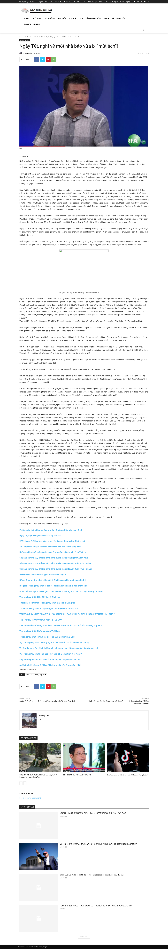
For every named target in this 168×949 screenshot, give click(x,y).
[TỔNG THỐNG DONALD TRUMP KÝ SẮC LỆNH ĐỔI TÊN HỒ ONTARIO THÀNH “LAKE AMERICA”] (38, 918)
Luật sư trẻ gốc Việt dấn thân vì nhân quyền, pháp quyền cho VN (49, 659)
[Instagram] (138, 1)
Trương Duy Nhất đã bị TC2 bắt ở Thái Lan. (40, 597)
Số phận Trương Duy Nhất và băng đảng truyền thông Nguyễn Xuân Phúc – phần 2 (55, 563)
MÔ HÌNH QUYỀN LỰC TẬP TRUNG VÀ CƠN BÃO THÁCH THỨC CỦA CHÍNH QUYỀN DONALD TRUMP (98, 844)
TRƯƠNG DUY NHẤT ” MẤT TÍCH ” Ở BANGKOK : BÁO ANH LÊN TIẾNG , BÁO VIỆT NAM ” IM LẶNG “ (67, 614)
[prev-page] (21, 783)
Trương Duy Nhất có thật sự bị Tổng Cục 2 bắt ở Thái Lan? (47, 637)
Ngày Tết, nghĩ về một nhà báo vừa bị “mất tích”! (40, 535)
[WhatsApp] (53, 59)
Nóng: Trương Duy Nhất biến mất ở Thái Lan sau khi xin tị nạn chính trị (53, 580)
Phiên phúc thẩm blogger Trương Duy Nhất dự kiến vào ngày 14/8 (50, 530)
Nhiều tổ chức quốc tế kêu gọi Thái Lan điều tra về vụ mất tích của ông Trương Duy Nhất (61, 591)
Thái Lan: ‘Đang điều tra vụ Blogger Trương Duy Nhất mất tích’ (49, 608)
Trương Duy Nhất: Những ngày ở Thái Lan (39, 631)
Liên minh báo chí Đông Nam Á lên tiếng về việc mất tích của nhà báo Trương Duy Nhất (60, 625)
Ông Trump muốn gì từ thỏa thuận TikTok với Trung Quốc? (127, 775)
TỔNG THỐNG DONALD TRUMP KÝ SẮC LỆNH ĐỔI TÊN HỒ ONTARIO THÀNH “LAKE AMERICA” (96, 906)
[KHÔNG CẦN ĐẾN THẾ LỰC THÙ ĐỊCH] (84, 757)
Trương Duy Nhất (40, 675)
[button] (143, 30)
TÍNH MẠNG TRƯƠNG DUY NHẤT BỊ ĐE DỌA (40, 620)
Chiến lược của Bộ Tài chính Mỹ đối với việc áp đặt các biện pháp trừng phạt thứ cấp (92, 875)
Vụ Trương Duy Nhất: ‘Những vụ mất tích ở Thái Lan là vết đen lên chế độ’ (54, 642)
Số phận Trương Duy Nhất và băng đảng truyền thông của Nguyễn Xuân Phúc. (54, 558)
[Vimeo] (144, 1)
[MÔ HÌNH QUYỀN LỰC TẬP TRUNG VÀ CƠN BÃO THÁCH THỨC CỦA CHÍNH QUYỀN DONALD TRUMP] (38, 856)
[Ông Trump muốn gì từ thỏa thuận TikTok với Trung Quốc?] (128, 757)
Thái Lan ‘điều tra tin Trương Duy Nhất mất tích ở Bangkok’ (47, 603)
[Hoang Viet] (21, 53)
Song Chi (29, 675)
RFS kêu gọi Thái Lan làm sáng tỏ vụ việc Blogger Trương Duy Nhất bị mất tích (54, 541)
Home (21, 37)
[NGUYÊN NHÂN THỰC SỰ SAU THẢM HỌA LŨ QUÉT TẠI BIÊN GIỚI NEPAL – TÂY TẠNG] (38, 825)
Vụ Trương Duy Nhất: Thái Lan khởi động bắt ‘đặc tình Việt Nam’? (50, 654)
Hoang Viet (28, 53)
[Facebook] (134, 1)
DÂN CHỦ (28, 37)
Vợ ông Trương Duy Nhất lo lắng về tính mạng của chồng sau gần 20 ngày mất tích (58, 648)
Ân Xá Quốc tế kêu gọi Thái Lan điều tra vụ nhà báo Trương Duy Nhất (50, 547)
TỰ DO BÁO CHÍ (39, 37)
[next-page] (24, 783)
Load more (83, 937)
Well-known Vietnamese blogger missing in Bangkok (42, 574)
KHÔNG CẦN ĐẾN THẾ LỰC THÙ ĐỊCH (77, 775)
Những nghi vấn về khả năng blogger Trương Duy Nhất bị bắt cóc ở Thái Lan (53, 552)
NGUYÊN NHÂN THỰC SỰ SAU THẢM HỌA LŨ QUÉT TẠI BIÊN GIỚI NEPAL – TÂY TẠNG (93, 813)
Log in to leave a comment (30, 798)
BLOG (109, 771)
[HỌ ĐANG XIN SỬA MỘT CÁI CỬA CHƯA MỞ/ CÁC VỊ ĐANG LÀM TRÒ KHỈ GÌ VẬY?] (40, 757)
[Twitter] (141, 1)
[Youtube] (148, 1)
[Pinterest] (48, 59)
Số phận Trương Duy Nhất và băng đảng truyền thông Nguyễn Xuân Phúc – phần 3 (55, 569)
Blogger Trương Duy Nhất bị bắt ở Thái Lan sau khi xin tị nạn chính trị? (53, 586)
